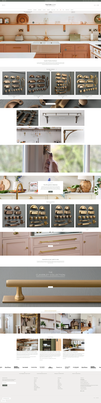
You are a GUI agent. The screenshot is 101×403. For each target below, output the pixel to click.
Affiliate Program (36, 386)
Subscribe (4, 385)
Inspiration (35, 385)
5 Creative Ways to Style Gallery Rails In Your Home (50, 351)
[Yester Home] (50, 5)
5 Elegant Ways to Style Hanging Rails (70, 351)
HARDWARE (34, 9)
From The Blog (50, 337)
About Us (35, 381)
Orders (59, 379)
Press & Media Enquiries (37, 387)
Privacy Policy (59, 387)
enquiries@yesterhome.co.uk (85, 383)
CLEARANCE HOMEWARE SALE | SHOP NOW (50, 0)
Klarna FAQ (35, 388)
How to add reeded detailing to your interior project (27, 351)
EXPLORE (50, 191)
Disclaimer (59, 386)
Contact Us (35, 379)
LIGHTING (44, 9)
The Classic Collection (50, 69)
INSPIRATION (67, 9)
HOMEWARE (39, 9)
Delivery (59, 381)
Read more (64, 358)
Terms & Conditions (60, 388)
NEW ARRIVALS (30, 9)
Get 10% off (3, 400)
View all (50, 70)
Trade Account (59, 385)
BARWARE (48, 9)
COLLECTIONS (53, 9)
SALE (60, 9)
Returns (59, 380)
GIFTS (57, 9)
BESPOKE (72, 9)
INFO (63, 9)
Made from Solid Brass (50, 201)
